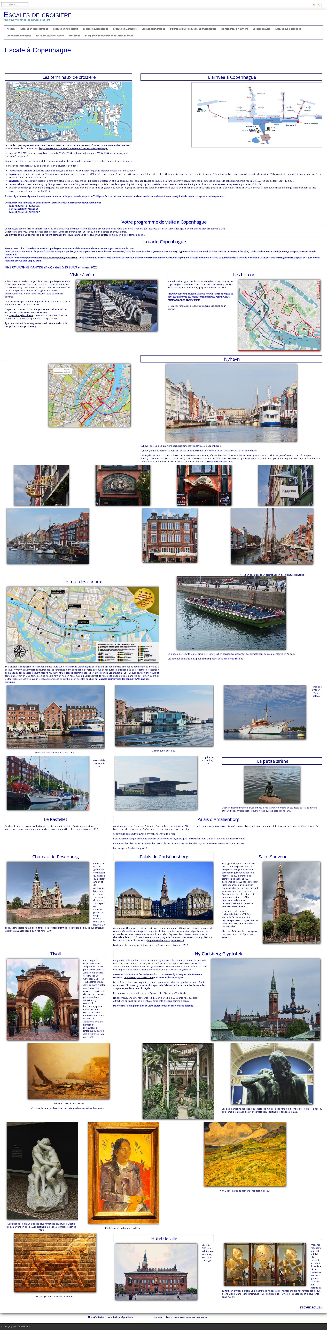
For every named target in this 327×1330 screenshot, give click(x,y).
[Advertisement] (67, 61)
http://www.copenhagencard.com (60, 257)
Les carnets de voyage (19, 35)
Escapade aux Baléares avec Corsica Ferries (109, 35)
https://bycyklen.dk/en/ (21, 315)
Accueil (11, 29)
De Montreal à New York (234, 29)
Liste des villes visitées (50, 35)
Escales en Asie (261, 29)
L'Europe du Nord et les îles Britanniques (193, 29)
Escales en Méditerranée (34, 29)
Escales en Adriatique (65, 29)
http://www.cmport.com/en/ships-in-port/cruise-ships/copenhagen (73, 148)
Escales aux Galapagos (288, 29)
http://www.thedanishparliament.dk (165, 940)
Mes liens (74, 35)
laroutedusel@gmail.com (120, 1317)
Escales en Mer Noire (125, 29)
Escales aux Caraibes (153, 29)
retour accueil (311, 1307)
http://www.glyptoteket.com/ (138, 977)
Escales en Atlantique (95, 29)
